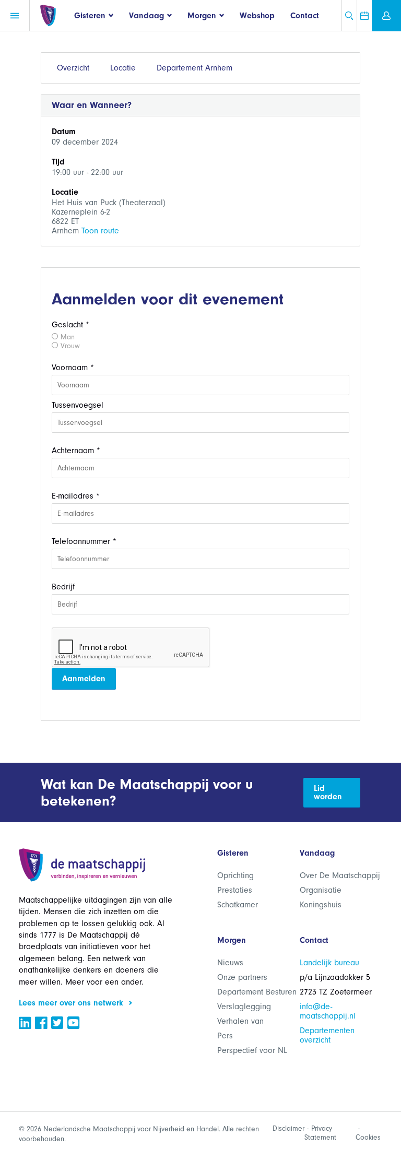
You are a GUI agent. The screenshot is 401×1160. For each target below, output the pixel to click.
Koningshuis (320, 904)
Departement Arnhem (194, 68)
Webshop (257, 15)
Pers (225, 1035)
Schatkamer (237, 904)
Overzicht (73, 68)
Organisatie (320, 890)
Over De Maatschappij (340, 875)
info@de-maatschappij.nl (328, 1011)
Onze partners (242, 977)
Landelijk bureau (329, 962)
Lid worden (328, 792)
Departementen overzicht (327, 1035)
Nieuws (230, 962)
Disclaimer (288, 1128)
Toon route (100, 230)
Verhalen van (240, 1021)
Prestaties (234, 890)
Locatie (123, 68)
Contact (304, 15)
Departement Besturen (257, 992)
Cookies (368, 1137)
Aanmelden (83, 678)
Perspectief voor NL (252, 1050)
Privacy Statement (320, 1133)
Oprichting (235, 875)
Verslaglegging (244, 1006)
